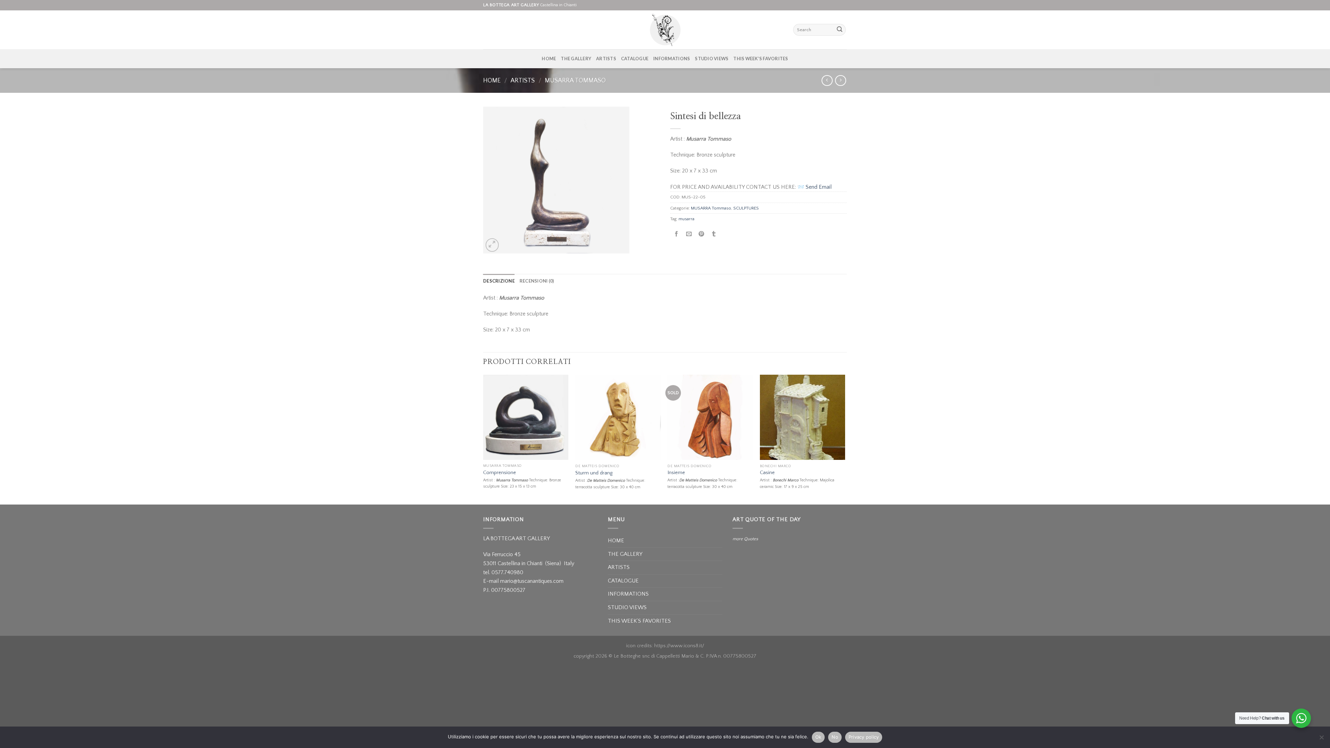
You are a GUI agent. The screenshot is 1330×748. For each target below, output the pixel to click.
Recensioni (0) (537, 281)
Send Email (819, 187)
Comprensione (499, 472)
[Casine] (802, 417)
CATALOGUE (634, 58)
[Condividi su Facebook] (676, 234)
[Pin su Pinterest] (701, 234)
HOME (549, 58)
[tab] (499, 281)
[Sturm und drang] (618, 417)
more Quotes (745, 538)
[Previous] (483, 439)
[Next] (845, 439)
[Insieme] (710, 417)
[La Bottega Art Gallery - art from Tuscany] (665, 29)
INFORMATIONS (671, 58)
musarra (686, 218)
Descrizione (499, 281)
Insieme (676, 472)
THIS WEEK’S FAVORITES (760, 58)
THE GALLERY (576, 58)
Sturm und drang (593, 473)
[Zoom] (492, 245)
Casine (767, 472)
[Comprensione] (526, 417)
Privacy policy (864, 737)
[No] (1321, 739)
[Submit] (839, 30)
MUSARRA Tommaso (575, 80)
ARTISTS (606, 58)
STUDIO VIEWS (711, 58)
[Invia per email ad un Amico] (689, 234)
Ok (818, 737)
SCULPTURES (746, 208)
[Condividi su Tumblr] (714, 234)
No (835, 737)
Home (491, 80)
